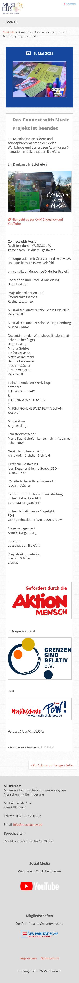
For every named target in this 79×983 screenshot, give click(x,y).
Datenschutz (50, 958)
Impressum (28, 958)
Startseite (9, 32)
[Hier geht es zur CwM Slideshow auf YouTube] (40, 211)
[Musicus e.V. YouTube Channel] (39, 889)
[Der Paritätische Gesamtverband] (39, 936)
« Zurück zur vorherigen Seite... (52, 765)
